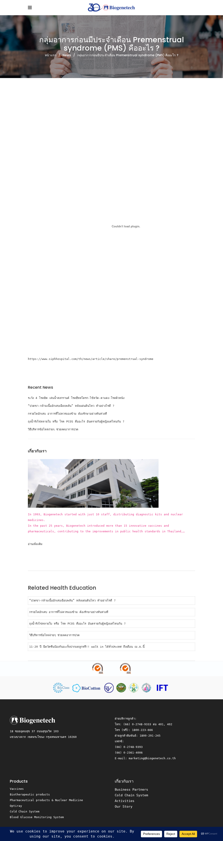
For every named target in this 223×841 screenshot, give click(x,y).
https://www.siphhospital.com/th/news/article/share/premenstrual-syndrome (90, 359)
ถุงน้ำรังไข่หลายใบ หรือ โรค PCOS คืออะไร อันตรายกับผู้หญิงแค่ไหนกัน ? (76, 421)
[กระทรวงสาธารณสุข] (121, 687)
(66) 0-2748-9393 (129, 747)
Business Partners (131, 790)
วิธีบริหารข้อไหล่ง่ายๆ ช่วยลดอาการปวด (53, 429)
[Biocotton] (87, 687)
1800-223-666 (142, 730)
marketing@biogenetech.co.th (152, 758)
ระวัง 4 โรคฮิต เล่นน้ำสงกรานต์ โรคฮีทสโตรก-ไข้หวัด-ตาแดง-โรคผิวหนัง (76, 398)
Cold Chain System (24, 811)
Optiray (16, 805)
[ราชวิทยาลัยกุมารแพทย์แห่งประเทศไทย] (147, 687)
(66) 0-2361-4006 (129, 752)
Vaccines (17, 788)
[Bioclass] (62, 687)
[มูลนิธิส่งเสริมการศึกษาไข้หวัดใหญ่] (162, 687)
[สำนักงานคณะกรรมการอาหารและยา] (110, 687)
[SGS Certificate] (111, 668)
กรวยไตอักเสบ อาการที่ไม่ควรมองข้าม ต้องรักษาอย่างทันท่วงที (67, 413)
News (67, 55)
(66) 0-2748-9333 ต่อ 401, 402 (147, 724)
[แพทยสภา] (134, 687)
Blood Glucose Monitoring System (37, 817)
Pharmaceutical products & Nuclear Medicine (46, 800)
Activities (124, 801)
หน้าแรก (50, 55)
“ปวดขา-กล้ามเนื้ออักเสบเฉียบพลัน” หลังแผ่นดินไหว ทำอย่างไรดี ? (71, 405)
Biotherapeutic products (30, 794)
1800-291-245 (150, 735)
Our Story (123, 807)
